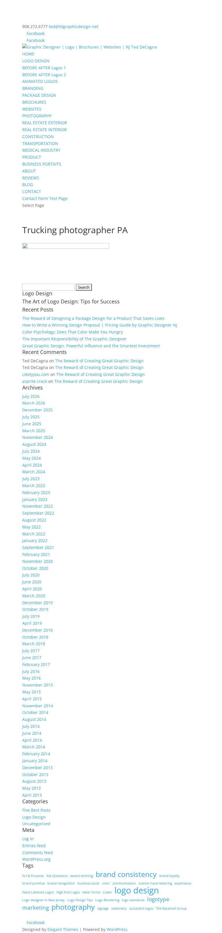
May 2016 (31, 678)
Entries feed (34, 845)
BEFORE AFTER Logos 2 (44, 74)
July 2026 (31, 396)
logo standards (133, 900)
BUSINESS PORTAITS (41, 164)
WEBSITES (31, 109)
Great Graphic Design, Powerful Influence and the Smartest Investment (91, 345)
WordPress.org (36, 859)
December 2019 (37, 602)
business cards (88, 883)
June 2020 (31, 582)
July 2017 (31, 650)
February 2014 (36, 753)
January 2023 (34, 499)
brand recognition (61, 883)
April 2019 (32, 623)
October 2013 (35, 774)
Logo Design (34, 817)
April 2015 (32, 699)
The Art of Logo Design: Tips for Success (71, 301)
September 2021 (38, 547)
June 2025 (31, 423)
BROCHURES (34, 102)
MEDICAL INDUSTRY (41, 150)
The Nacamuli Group (171, 908)
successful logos (141, 908)
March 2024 (33, 471)
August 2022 (34, 520)
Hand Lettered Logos (38, 892)
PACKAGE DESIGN (39, 95)
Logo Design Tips (80, 900)
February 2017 (36, 664)
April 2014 (32, 740)
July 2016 (31, 671)
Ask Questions (57, 876)
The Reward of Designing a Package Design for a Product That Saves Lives (93, 318)
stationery (119, 908)
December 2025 (37, 410)
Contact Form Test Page (45, 198)
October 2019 (35, 609)
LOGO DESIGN (35, 61)
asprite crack (34, 381)
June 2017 (31, 657)
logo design (136, 890)
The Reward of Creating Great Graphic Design (99, 360)
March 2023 (33, 485)
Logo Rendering (107, 900)
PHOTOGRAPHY (37, 115)
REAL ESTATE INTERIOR (44, 129)
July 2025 (31, 417)
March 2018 (33, 643)
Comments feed (37, 852)
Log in (28, 838)
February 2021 (36, 554)
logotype (158, 899)
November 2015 (37, 685)
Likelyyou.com (35, 374)
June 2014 (31, 733)
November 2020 (37, 561)
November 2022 (37, 506)
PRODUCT (31, 157)
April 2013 (32, 795)
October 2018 (35, 637)
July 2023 (31, 478)
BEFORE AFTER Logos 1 (44, 68)
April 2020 (32, 588)
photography (73, 907)
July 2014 (31, 726)
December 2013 (37, 767)
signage (103, 908)
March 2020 (33, 595)
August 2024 (34, 444)
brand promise (33, 883)
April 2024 (32, 465)
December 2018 (37, 630)
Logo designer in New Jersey (43, 900)
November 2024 (37, 437)
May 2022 (31, 527)
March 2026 (33, 403)
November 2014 (37, 705)
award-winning (81, 876)
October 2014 (35, 712)
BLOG (27, 184)
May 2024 (31, 458)
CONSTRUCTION (38, 136)
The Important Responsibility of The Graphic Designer (74, 339)
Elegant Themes (62, 929)
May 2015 (31, 692)
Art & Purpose (33, 876)
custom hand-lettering (155, 883)
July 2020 (31, 575)
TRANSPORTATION (40, 143)
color (106, 883)
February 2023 (36, 492)
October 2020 (35, 568)
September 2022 (38, 513)
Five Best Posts (36, 810)
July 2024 (31, 451)
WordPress (117, 929)
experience (183, 883)
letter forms (91, 892)
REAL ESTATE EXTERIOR (44, 122)
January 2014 (34, 760)
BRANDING (32, 88)
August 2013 (34, 781)
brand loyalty (169, 876)
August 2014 (34, 719)
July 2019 (31, 616)
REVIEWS (30, 178)
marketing (35, 907)
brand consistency (126, 874)
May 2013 (31, 788)
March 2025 (33, 430)
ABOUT (29, 171)
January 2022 (34, 540)
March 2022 (33, 534)
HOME (28, 54)
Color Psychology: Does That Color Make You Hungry (72, 332)
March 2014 (33, 747)
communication (124, 883)
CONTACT (31, 191)
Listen (107, 892)
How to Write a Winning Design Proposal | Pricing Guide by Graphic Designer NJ (99, 325)
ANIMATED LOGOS (40, 81)
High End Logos (68, 892)
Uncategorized (36, 823)
